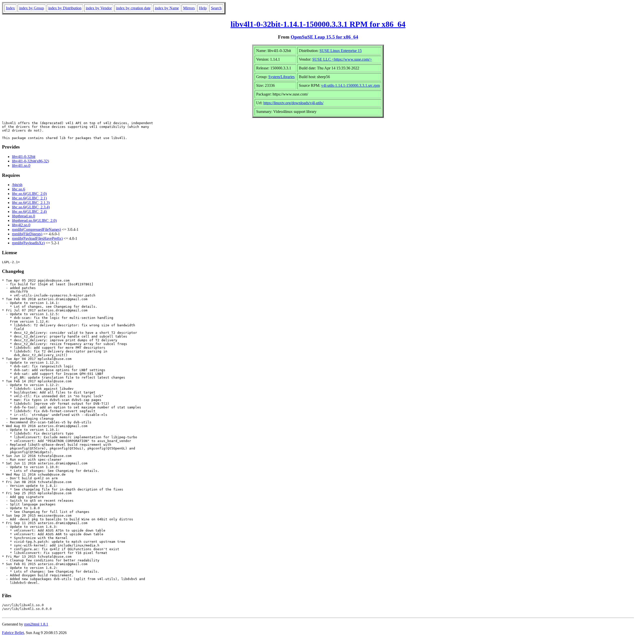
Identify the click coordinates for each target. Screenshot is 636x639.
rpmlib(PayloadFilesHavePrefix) (37, 238)
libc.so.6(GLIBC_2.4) (29, 211)
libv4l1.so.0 (21, 165)
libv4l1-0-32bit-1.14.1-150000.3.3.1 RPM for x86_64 (318, 24)
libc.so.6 (18, 189)
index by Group (31, 8)
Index (10, 8)
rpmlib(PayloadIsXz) (28, 243)
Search (216, 8)
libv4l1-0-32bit (23, 156)
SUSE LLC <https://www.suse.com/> (342, 59)
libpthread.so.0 (23, 216)
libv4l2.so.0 (21, 225)
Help (203, 8)
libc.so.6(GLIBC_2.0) (29, 194)
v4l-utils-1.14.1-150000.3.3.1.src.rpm (350, 85)
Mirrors (189, 8)
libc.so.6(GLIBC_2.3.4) (31, 207)
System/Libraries (281, 77)
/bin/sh (17, 185)
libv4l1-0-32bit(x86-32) (30, 161)
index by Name (167, 8)
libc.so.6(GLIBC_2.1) (29, 198)
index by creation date (133, 8)
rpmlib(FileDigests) (27, 234)
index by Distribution (64, 8)
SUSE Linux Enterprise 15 (340, 51)
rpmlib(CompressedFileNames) (36, 229)
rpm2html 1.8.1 (36, 624)
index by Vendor (99, 8)
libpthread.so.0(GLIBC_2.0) (34, 220)
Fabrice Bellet (13, 633)
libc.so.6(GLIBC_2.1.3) (31, 202)
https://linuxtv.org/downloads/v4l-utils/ (293, 103)
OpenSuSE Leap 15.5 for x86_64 (324, 37)
